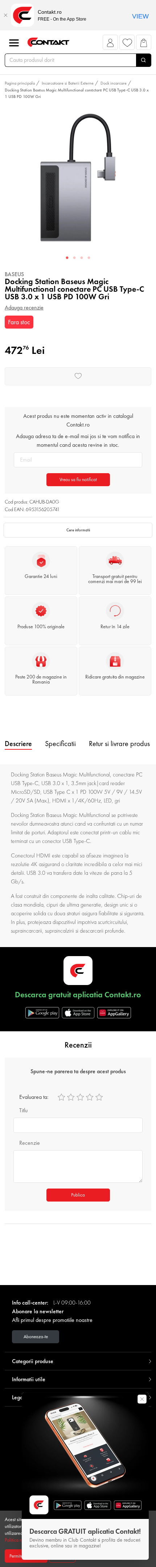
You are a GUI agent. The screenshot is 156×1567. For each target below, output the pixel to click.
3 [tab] (81, 258)
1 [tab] (67, 258)
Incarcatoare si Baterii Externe (68, 83)
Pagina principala (20, 83)
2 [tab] (74, 258)
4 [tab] (89, 258)
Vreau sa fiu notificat (78, 479)
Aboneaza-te (36, 1336)
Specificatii (60, 743)
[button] (110, 44)
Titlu (23, 1110)
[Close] (5, 15)
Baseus (14, 274)
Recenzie (29, 1143)
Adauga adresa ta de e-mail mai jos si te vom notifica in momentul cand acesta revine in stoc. (78, 440)
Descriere (18, 743)
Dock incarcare (113, 83)
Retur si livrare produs (119, 743)
